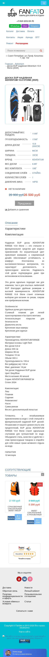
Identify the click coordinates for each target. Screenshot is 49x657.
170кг (35, 139)
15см (35, 155)
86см (35, 150)
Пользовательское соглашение (32, 595)
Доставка (20, 31)
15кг (34, 168)
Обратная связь (10, 591)
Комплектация (14, 234)
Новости (28, 588)
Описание (11, 222)
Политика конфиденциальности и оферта (11, 596)
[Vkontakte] (24, 579)
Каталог (10, 31)
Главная (9, 64)
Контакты (10, 37)
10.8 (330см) (36, 145)
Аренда (29, 37)
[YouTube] (18, 579)
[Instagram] (30, 579)
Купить (11, 518)
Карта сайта (24, 631)
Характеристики (15, 228)
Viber (25, 25)
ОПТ (37, 37)
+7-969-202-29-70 (25, 21)
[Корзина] (43, 3)
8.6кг (34, 163)
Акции (20, 37)
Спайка (36, 172)
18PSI (35, 181)
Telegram (34, 25)
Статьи (27, 601)
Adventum (19, 64)
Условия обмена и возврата (11, 602)
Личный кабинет (32, 591)
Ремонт (9, 43)
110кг (35, 133)
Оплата (30, 31)
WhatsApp (15, 25)
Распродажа (22, 43)
